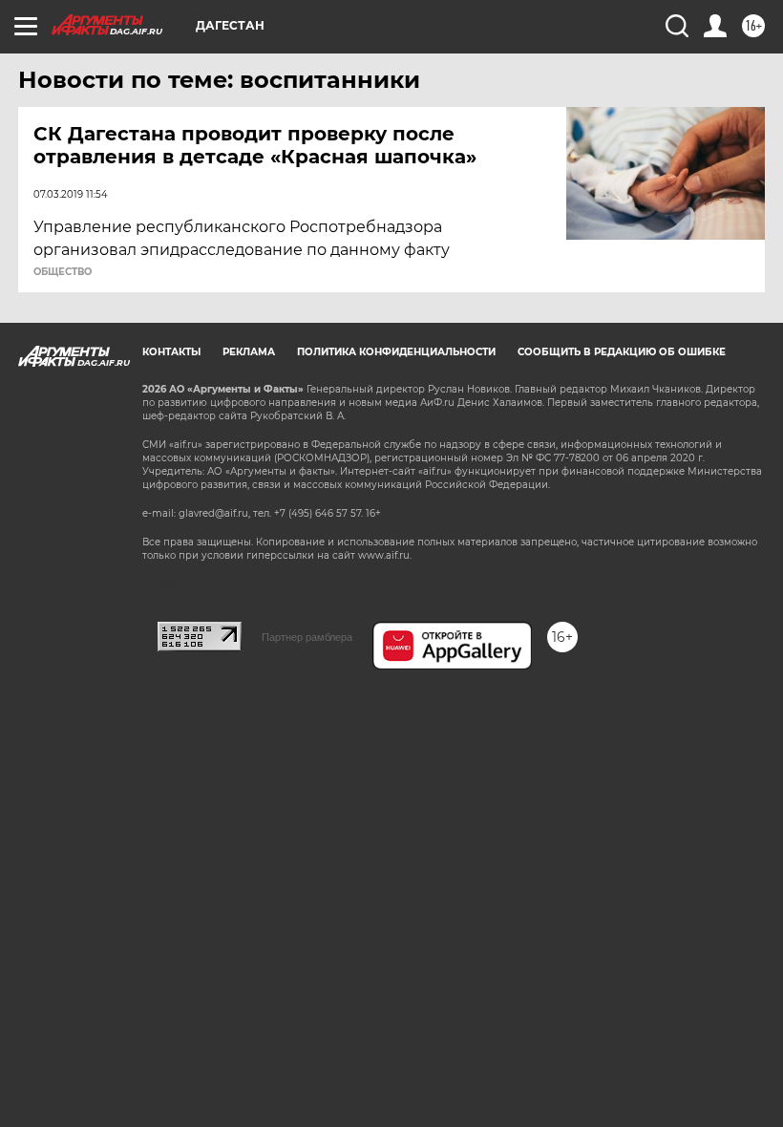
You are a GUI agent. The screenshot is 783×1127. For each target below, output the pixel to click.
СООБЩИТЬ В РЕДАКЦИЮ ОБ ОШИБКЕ (622, 352)
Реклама (248, 352)
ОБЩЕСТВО (62, 272)
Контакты (171, 352)
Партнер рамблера (307, 637)
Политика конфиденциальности (396, 352)
